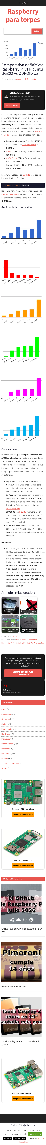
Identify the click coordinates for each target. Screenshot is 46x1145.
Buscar (37, 31)
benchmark (21, 640)
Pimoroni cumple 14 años (14, 986)
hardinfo (26, 175)
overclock (31, 144)
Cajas (3, 709)
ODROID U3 (11, 158)
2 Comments (30, 79)
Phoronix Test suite (10, 194)
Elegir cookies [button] (20, 1138)
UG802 (9, 151)
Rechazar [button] (7, 1138)
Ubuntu (7, 135)
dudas (4, 724)
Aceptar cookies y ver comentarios (23, 673)
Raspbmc (16, 508)
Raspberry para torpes (23, 15)
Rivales (16, 636)
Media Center (7, 744)
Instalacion (6, 739)
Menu (24, 3)
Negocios (5, 748)
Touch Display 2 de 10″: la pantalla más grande (20, 1043)
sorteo (4, 768)
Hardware (5, 734)
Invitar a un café (12, 105)
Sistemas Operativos (10, 763)
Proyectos (5, 753)
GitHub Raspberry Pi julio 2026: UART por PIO (21, 930)
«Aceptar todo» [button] (35, 1134)
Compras (5, 719)
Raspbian (39, 131)
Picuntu (22, 512)
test (42, 643)
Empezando (6, 729)
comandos (6, 714)
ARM (24, 144)
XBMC (9, 508)
